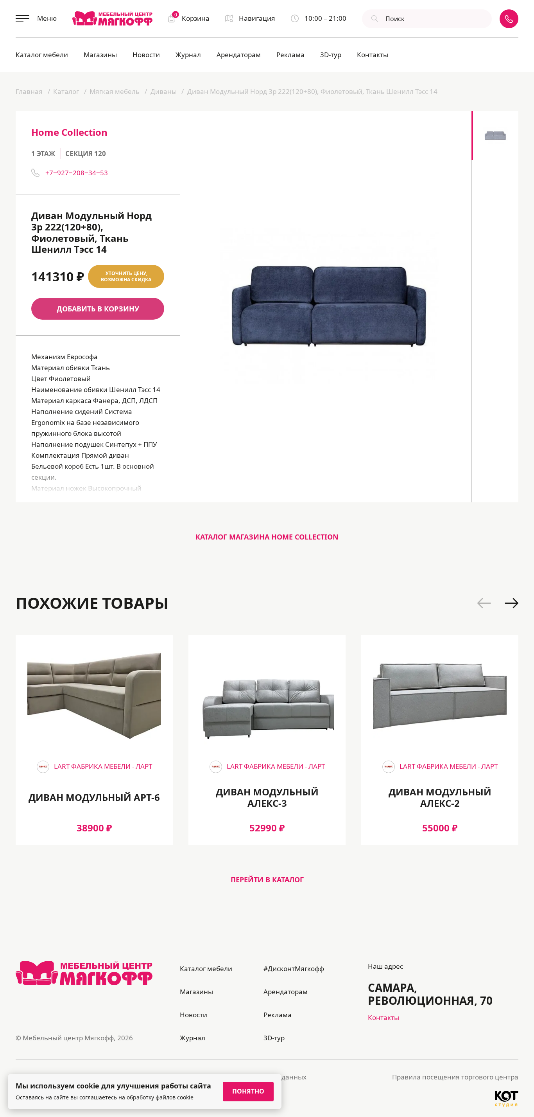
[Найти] (373, 18)
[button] (484, 603)
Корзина (192, 18)
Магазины (100, 54)
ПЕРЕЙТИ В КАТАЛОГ (267, 879)
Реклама (290, 54)
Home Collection (69, 132)
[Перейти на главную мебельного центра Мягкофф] (112, 18)
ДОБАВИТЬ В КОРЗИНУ (98, 308)
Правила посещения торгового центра (455, 1076)
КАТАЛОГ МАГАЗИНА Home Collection (267, 536)
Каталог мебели (42, 54)
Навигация (257, 18)
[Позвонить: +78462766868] (509, 18)
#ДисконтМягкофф (293, 968)
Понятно (248, 1091)
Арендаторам (239, 54)
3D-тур (330, 54)
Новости (146, 54)
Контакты (372, 54)
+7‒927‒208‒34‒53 (76, 172)
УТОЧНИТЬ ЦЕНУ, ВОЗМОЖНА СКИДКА (126, 276)
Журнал (188, 54)
